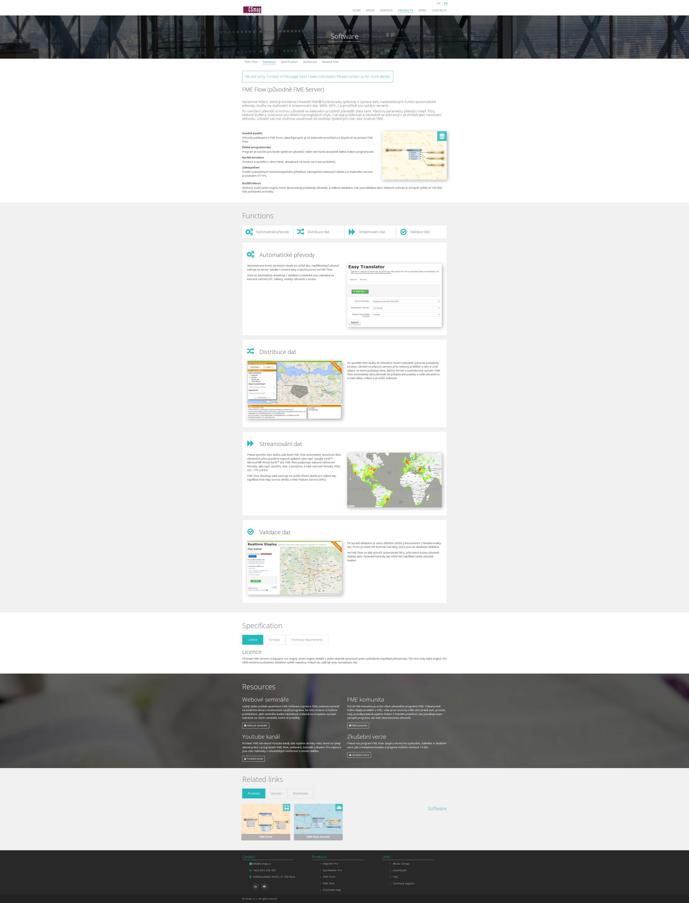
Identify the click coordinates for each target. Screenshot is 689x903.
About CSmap (401, 863)
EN (446, 3)
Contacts (439, 10)
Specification (289, 62)
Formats (274, 640)
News (422, 10)
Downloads (300, 793)
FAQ (395, 876)
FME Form (329, 876)
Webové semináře (257, 725)
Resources (310, 62)
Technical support (404, 883)
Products (405, 10)
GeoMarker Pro (332, 870)
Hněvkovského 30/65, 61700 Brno (274, 876)
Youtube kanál (255, 758)
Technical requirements (307, 640)
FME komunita (359, 725)
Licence (253, 640)
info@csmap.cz (262, 863)
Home (357, 10)
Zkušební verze (360, 754)
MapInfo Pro (330, 863)
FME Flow (251, 62)
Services (386, 10)
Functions (269, 62)
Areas (370, 10)
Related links (330, 62)
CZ (438, 3)
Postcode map (332, 890)
